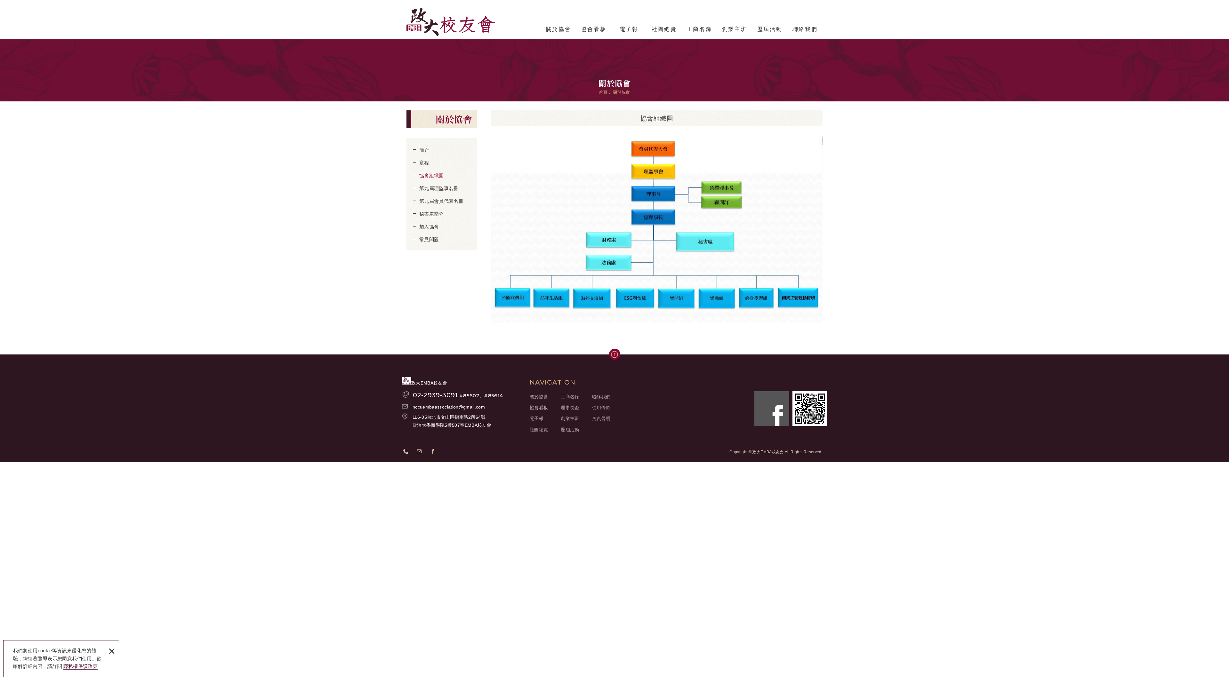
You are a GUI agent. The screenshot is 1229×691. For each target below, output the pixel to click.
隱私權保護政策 (80, 666)
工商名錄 (699, 29)
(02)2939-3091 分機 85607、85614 (408, 452)
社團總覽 (664, 29)
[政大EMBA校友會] (450, 22)
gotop (614, 354)
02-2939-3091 (458, 395)
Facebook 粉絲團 (771, 408)
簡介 (424, 150)
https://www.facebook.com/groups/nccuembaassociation (435, 452)
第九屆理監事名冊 (439, 188)
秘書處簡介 (431, 214)
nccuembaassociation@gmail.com (449, 406)
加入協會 (429, 226)
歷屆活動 (769, 29)
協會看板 (593, 29)
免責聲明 (601, 418)
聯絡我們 (804, 29)
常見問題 (429, 239)
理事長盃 (570, 407)
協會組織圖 (431, 175)
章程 (424, 162)
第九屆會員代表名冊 (441, 201)
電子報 (629, 29)
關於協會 (558, 29)
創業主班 (734, 29)
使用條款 (601, 407)
